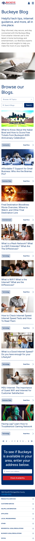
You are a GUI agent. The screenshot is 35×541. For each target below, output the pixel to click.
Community (6, 145)
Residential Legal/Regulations (12, 528)
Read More (26, 145)
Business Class (6, 181)
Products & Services (8, 499)
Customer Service (7, 504)
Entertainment (6, 220)
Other (3, 523)
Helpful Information (8, 509)
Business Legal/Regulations (11, 533)
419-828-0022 (6, 494)
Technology (5, 256)
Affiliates (4, 513)
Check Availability (17, 478)
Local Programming (8, 518)
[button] (29, 3)
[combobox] (17, 471)
